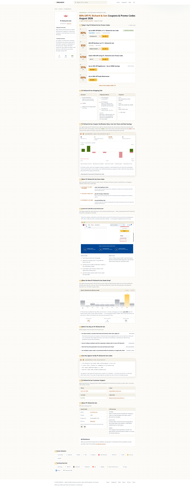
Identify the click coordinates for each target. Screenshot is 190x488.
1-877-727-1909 (84, 391)
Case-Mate (60, 454)
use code (104, 36)
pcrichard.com (93, 412)
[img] (107, 151)
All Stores (61, 9)
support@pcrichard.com (115, 391)
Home (56, 9)
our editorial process (100, 444)
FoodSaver (87, 467)
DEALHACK (59, 2)
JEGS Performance (113, 467)
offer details (98, 45)
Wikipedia (92, 421)
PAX (86, 454)
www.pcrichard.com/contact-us (116, 398)
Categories (124, 2)
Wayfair (102, 467)
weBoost (93, 454)
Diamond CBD (68, 470)
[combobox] (90, 2)
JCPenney (60, 467)
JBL (95, 467)
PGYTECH (114, 454)
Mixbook (70, 454)
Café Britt (77, 467)
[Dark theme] (134, 2)
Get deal (92, 69)
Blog (130, 2)
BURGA (78, 454)
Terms (133, 482)
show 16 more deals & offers (107, 85)
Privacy (129, 482)
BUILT (59, 470)
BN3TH (68, 467)
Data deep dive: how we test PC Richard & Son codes (92, 174)
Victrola (131, 454)
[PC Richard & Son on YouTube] (84, 427)
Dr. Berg (125, 467)
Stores (118, 2)
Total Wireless (103, 454)
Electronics (69, 23)
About (123, 482)
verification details (106, 33)
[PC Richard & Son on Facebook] (81, 427)
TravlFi (122, 454)
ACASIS (59, 458)
